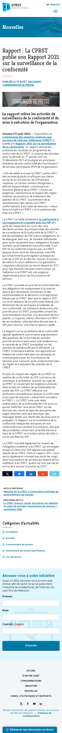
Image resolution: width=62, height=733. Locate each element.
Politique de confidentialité (37, 714)
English (55, 4)
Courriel (13, 624)
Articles (10, 538)
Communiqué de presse (18, 85)
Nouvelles (31, 690)
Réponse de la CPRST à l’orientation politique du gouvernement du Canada (31, 493)
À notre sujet (31, 675)
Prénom (7, 596)
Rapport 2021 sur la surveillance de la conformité (29, 145)
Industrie (31, 685)
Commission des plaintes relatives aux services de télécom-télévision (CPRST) (27, 138)
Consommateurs (31, 680)
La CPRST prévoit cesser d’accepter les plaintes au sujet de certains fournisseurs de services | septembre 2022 (30, 506)
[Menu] (55, 11)
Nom (5, 610)
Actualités (12, 531)
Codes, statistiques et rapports (31, 695)
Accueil (31, 670)
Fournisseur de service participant (25, 550)
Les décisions (13, 556)
